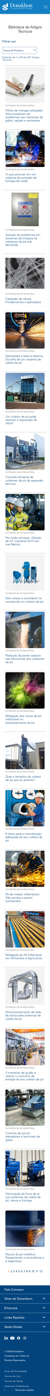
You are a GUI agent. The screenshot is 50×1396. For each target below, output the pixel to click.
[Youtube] (13, 1338)
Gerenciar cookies (24, 1390)
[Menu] (45, 7)
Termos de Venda (13, 1381)
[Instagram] (26, 1338)
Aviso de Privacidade (15, 1371)
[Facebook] (20, 1338)
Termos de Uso (12, 1376)
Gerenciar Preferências (16, 1386)
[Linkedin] (7, 1338)
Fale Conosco (13, 1289)
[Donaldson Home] (21, 6)
